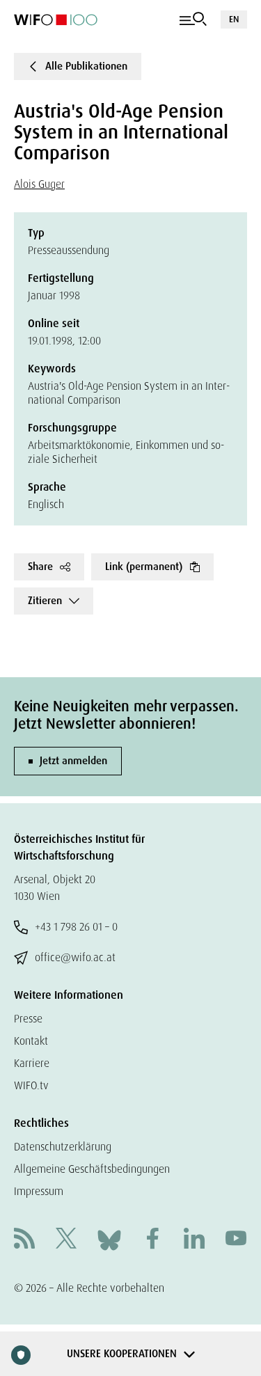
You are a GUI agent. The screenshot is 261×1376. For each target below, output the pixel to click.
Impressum (38, 1191)
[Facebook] (152, 1240)
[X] (66, 1240)
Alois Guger (39, 184)
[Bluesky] (109, 1239)
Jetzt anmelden (73, 761)
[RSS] (24, 1240)
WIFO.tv (31, 1085)
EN (234, 19)
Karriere (31, 1063)
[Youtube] (236, 1240)
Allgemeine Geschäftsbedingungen (92, 1169)
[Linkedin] (194, 1240)
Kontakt (31, 1041)
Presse (28, 1018)
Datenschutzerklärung (62, 1146)
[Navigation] (193, 19)
